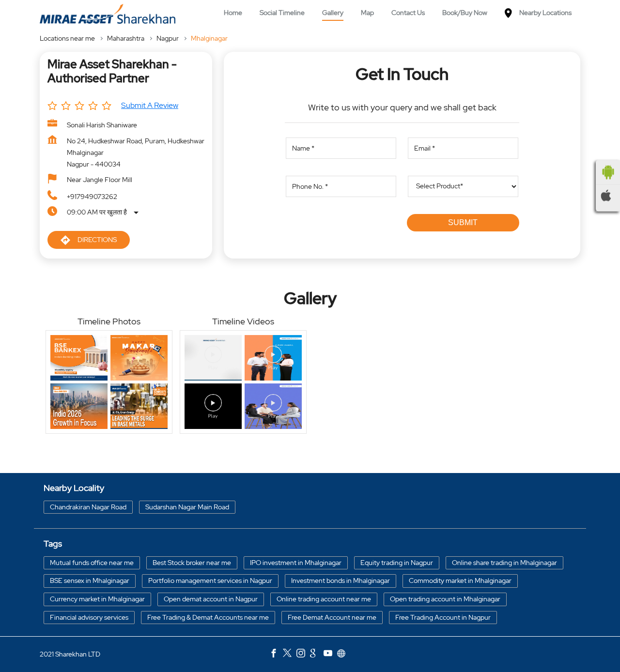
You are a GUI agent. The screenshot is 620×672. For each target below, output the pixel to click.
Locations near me (67, 38)
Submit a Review (149, 105)
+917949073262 (92, 196)
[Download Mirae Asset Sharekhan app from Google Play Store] (608, 172)
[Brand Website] (344, 654)
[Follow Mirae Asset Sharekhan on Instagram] (303, 654)
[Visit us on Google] (317, 654)
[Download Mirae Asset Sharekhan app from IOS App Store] (608, 195)
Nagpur (167, 38)
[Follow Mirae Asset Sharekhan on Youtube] (330, 654)
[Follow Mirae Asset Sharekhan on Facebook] (276, 654)
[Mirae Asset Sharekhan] (107, 14)
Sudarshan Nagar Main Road (187, 506)
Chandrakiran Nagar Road (88, 506)
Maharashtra (125, 38)
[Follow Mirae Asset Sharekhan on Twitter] (289, 654)
